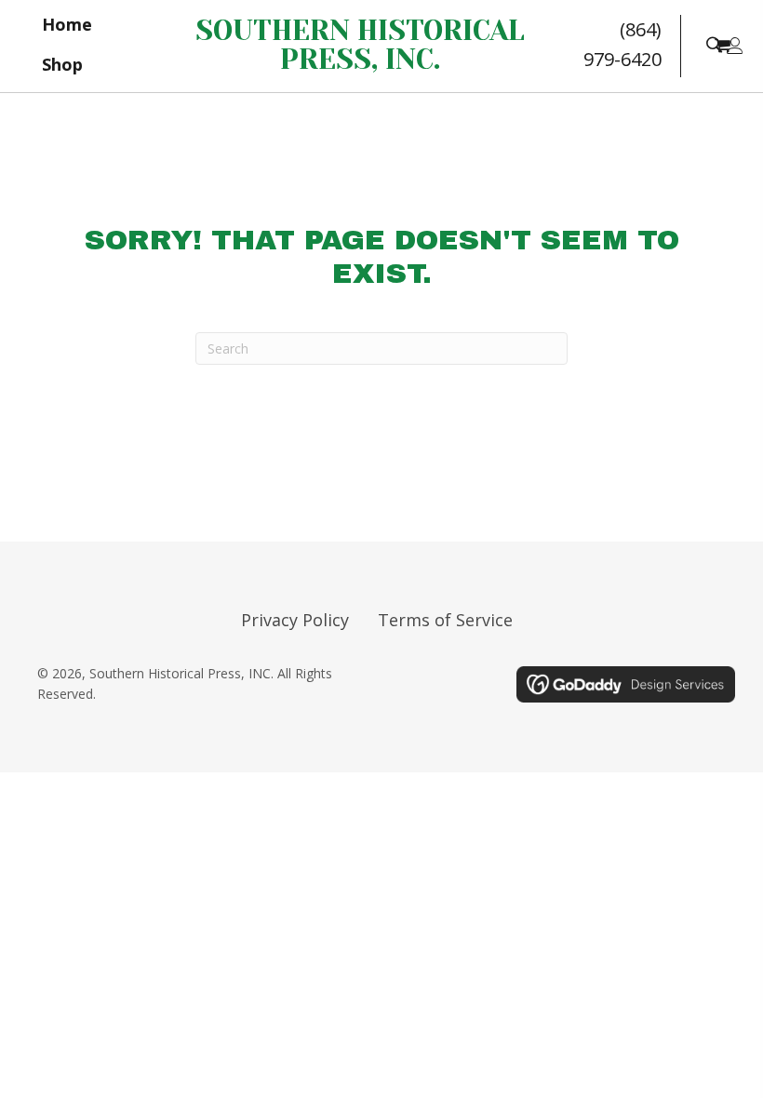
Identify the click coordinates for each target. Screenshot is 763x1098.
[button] (714, 43)
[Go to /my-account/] (735, 46)
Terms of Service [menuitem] (445, 620)
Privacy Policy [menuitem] (295, 620)
